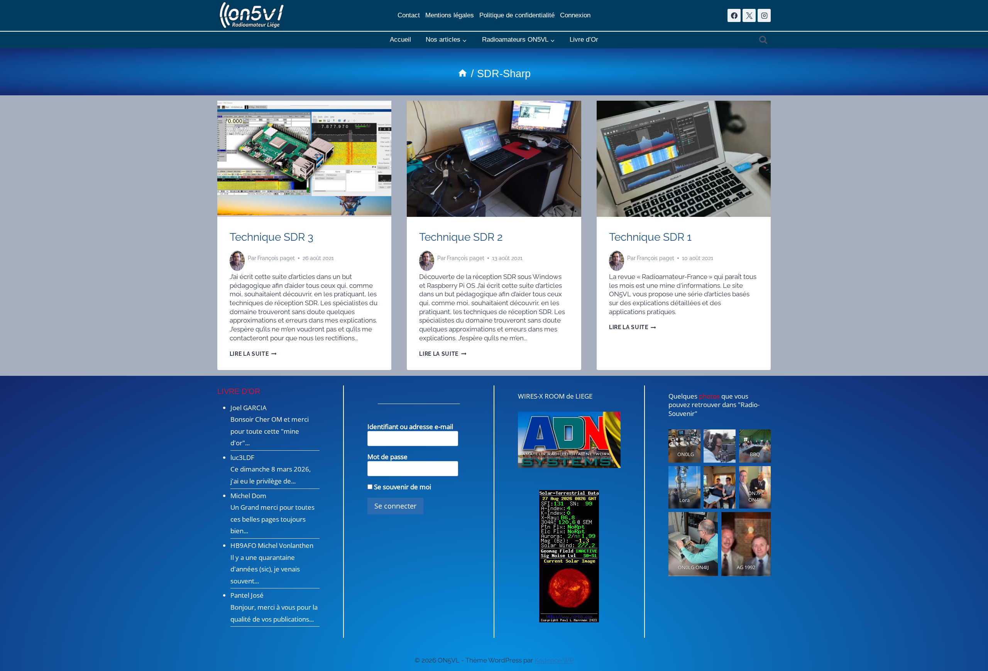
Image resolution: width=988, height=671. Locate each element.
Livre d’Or (584, 39)
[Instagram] (764, 15)
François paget (276, 258)
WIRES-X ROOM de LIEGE (555, 396)
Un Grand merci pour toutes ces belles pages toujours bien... (272, 519)
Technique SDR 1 (650, 237)
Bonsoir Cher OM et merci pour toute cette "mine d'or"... (269, 431)
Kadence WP (554, 660)
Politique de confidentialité (517, 15)
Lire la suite (253, 354)
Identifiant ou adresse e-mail (410, 426)
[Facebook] (734, 15)
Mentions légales (449, 15)
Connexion (575, 15)
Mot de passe (387, 456)
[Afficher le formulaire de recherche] (763, 40)
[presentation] (304, 159)
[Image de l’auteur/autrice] (237, 258)
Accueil (400, 39)
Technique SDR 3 (271, 237)
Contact (409, 15)
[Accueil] (462, 73)
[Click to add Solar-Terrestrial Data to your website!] (569, 556)
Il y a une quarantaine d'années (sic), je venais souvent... (265, 569)
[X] (749, 15)
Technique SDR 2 (461, 237)
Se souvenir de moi (401, 486)
